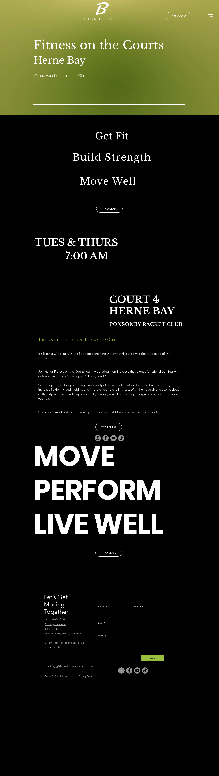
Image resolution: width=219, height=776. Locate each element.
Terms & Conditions (56, 676)
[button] (210, 16)
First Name (103, 606)
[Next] (201, 58)
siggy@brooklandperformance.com (72, 666)
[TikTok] (121, 438)
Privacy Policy (86, 676)
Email (100, 623)
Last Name (137, 606)
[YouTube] (137, 670)
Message (102, 635)
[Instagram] (121, 670)
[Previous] (18, 58)
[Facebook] (129, 670)
